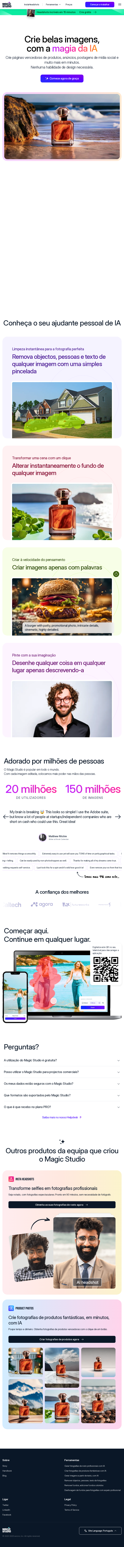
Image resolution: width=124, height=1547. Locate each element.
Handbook (7, 1470)
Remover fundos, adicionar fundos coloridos (83, 1485)
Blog (4, 1475)
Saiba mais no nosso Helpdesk (60, 1117)
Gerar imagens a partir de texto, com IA (81, 1475)
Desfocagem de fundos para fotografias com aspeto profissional (92, 1490)
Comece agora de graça (64, 78)
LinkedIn (6, 1509)
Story (4, 1466)
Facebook (6, 1514)
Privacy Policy (70, 1505)
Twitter (5, 1505)
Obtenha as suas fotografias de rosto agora (59, 1204)
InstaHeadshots (31, 4)
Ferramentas (52, 4)
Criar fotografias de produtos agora (59, 1339)
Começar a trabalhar (99, 4)
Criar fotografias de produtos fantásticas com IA (85, 1470)
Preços (69, 4)
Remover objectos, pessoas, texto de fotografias (85, 1480)
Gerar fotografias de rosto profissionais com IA (84, 1466)
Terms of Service (71, 1509)
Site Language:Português (100, 1530)
